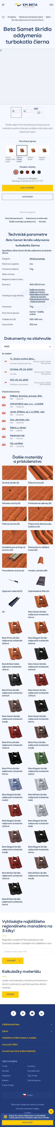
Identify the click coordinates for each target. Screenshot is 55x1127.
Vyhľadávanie (3, 5)
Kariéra (5, 1080)
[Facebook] (13, 1013)
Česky (30, 1095)
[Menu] (51, 4)
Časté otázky (8, 1085)
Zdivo (5, 1031)
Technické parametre (14, 218)
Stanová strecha (38, 296)
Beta (48, 17)
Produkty (12, 17)
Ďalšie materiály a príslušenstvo (22, 221)
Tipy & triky (32, 1075)
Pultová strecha (37, 301)
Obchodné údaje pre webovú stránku (27, 1104)
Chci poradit (27, 197)
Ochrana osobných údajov (27, 1108)
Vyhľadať (11, 961)
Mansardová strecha (39, 299)
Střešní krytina (10, 1024)
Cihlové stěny (10, 1044)
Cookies (27, 1112)
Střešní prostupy (37, 258)
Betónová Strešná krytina (31, 17)
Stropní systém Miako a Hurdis (19, 1038)
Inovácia (31, 1066)
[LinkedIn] (41, 1013)
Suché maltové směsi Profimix (19, 1051)
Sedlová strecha (37, 289)
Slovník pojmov (34, 1080)
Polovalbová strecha (39, 294)
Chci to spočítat (27, 188)
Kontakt (42, 221)
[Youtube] (32, 1013)
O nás (4, 1066)
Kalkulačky (27, 1122)
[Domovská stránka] (3, 17)
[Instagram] (22, 1013)
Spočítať (10, 994)
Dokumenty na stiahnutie (36, 218)
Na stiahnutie (33, 1071)
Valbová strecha (37, 292)
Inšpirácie (6, 1075)
